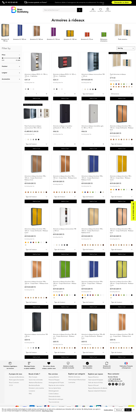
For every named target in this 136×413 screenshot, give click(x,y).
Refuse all (119, 410)
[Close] (134, 410)
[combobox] (126, 48)
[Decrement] (26, 93)
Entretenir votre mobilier (36, 388)
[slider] (2, 58)
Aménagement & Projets (56, 382)
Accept (128, 410)
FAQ (30, 393)
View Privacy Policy (47, 411)
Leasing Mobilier (54, 377)
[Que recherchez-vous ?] (79, 10)
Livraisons (32, 391)
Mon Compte (33, 377)
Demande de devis (54, 396)
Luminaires (71, 382)
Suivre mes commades (36, 380)
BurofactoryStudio (34, 385)
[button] (107, 9)
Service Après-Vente (55, 388)
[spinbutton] (36, 93)
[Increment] (46, 93)
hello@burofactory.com (115, 381)
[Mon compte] (93, 9)
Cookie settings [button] (108, 410)
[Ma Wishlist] (100, 9)
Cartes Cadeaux (53, 393)
